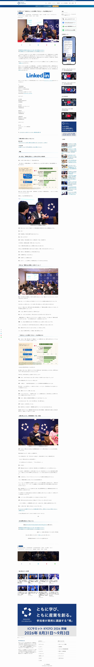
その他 (40, 660)
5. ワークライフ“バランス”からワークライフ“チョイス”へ (36, 524)
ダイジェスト (41, 644)
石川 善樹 (45, 549)
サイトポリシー (61, 653)
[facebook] (70, 0)
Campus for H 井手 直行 (22, 14)
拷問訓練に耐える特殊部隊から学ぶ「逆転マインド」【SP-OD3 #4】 (72, 172)
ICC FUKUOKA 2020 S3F (35, 14)
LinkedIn (41, 14)
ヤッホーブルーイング (53, 14)
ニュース (40, 648)
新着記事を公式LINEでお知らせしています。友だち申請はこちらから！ (31, 50)
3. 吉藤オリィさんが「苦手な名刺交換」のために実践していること (30, 147)
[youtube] (74, 0)
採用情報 (60, 646)
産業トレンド (41, 655)
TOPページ (40, 535)
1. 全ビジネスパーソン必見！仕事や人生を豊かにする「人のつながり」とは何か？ (32, 142)
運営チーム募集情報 (62, 651)
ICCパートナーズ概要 (62, 644)
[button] (22, 45)
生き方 (40, 658)
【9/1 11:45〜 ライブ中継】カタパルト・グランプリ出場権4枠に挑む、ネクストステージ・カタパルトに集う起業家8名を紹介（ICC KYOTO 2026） (68, 167)
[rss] (75, 0)
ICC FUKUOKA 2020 (28, 14)
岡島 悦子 (38, 549)
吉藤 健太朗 (34, 549)
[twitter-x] (72, 0)
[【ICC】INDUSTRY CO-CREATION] (22, 3)
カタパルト (41, 651)
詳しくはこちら (55, 6)
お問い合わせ (61, 658)
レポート (40, 646)
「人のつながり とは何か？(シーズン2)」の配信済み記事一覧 (30, 132)
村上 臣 (42, 549)
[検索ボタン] (75, 3)
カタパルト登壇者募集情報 (63, 648)
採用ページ (21, 63)
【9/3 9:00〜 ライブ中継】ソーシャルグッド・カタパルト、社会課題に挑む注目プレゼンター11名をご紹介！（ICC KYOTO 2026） (68, 151)
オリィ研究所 (44, 14)
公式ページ (20, 70)
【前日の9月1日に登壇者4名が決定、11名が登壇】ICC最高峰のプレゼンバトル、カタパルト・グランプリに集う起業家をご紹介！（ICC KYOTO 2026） (68, 177)
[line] (73, 0)
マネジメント (21, 546)
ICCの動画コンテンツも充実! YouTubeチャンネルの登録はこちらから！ (31, 51)
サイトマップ (61, 655)
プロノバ (48, 14)
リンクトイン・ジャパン (48, 80)
